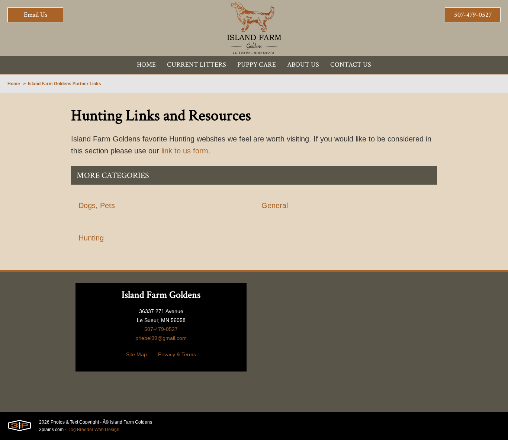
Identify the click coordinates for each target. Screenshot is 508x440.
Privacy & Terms (177, 354)
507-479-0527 (473, 14)
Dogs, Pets (96, 205)
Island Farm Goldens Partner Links (64, 83)
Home (13, 83)
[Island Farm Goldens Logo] (254, 28)
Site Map (136, 354)
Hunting (91, 238)
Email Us (35, 14)
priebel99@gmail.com (161, 338)
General (274, 205)
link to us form (184, 151)
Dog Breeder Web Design (93, 429)
